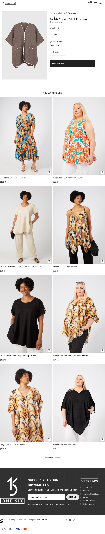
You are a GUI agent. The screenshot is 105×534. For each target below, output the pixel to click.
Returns (86, 497)
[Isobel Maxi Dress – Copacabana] (26, 136)
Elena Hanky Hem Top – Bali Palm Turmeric (70, 356)
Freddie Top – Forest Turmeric (65, 267)
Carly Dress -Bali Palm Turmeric (13, 445)
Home (52, 13)
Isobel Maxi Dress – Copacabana (13, 178)
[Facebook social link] (66, 520)
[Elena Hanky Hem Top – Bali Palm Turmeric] (79, 314)
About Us (87, 490)
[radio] (57, 52)
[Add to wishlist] (54, 17)
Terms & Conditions (91, 494)
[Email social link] (70, 520)
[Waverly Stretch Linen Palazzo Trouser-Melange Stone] (26, 225)
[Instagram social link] (74, 520)
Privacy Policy (65, 504)
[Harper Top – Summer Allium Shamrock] (79, 136)
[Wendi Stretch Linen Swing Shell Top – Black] (26, 314)
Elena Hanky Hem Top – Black (65, 445)
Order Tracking (89, 504)
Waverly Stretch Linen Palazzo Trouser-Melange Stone (21, 267)
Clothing (61, 13)
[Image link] (1, 521)
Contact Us (87, 487)
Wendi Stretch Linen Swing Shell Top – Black (18, 356)
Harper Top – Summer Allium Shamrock (68, 178)
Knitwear (72, 13)
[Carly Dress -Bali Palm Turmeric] (26, 403)
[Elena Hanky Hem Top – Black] (79, 403)
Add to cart (58, 63)
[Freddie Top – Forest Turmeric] (79, 225)
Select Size (54, 45)
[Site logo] (9, 3)
